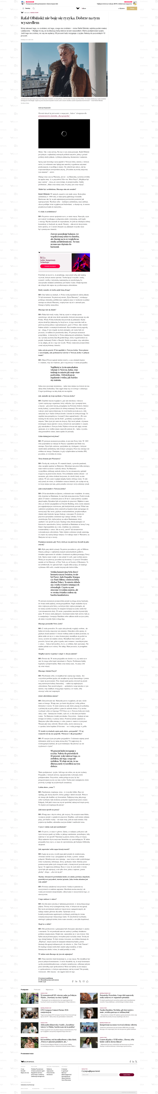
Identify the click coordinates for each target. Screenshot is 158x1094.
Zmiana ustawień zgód (37, 1071)
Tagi (60, 989)
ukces (84, 8)
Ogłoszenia (50, 1071)
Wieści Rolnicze (66, 1078)
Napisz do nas (25, 1072)
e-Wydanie (121, 8)
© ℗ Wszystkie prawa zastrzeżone (48, 980)
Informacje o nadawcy (37, 1074)
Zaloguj (132, 8)
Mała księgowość (67, 1074)
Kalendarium (35, 1088)
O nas (22, 1069)
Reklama (49, 1069)
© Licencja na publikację (45, 978)
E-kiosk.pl (64, 1069)
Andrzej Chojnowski (44, 108)
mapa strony (24, 1088)
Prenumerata (50, 1072)
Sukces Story (34, 12)
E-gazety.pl (65, 1071)
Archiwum (50, 1074)
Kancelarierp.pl (66, 1076)
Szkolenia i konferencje (27, 1085)
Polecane (37, 989)
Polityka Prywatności (37, 1069)
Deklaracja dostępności (37, 1076)
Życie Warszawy (66, 1080)
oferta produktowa (48, 1088)
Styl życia (27, 12)
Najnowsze (49, 989)
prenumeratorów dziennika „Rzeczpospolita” (54, 116)
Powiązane (24, 989)
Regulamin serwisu (36, 1072)
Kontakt (23, 1071)
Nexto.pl (64, 1072)
